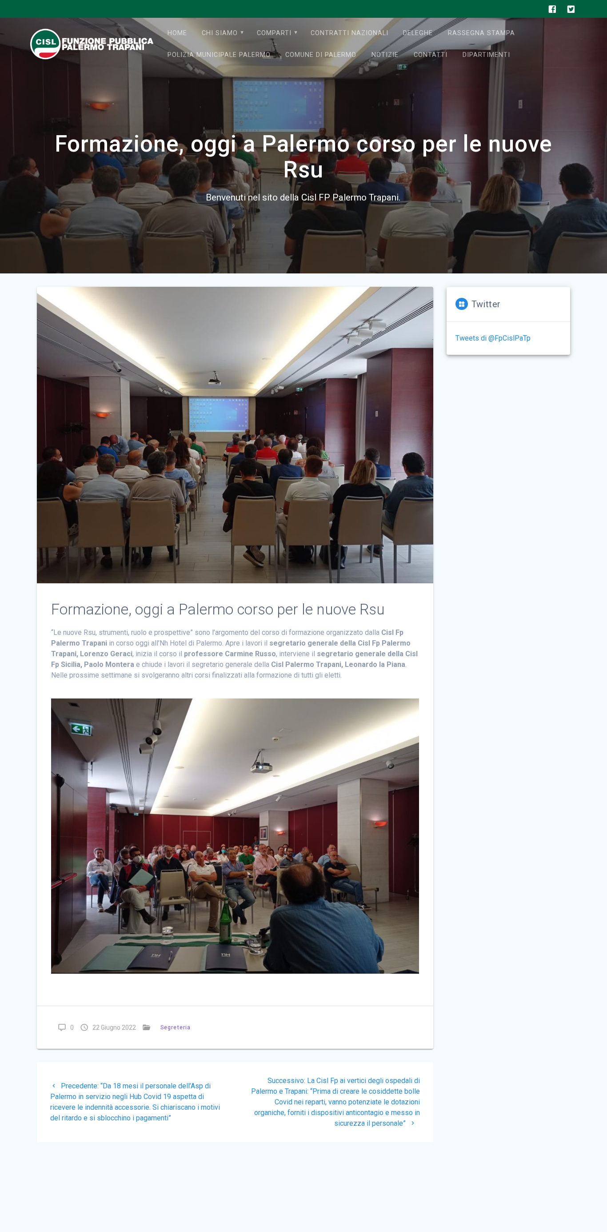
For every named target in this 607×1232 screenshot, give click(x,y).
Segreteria (175, 1027)
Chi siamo (220, 33)
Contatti (430, 55)
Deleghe (418, 33)
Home (177, 33)
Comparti (274, 33)
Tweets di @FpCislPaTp (493, 338)
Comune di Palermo (320, 55)
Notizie (385, 55)
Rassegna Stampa (481, 33)
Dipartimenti (486, 55)
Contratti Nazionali (349, 33)
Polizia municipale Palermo (219, 55)
